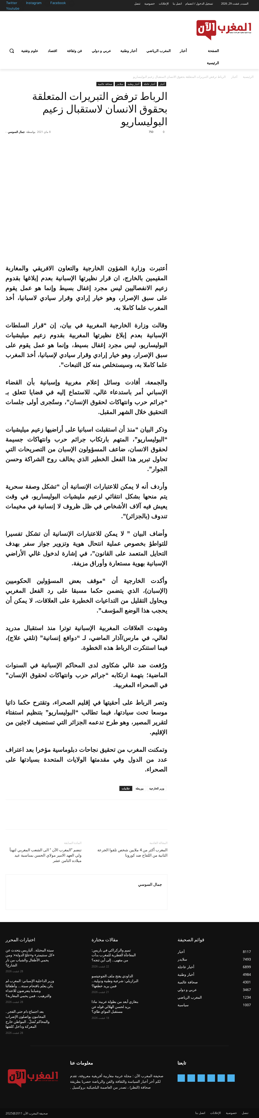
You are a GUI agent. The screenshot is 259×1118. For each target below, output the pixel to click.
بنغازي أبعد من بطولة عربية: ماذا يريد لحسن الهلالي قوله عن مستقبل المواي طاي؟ (115, 1007)
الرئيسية (248, 77)
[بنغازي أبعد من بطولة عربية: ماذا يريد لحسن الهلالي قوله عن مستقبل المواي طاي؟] (156, 1007)
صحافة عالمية (105, 84)
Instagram (33, 3)
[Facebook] (71, 3)
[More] (115, 143)
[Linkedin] (201, 1078)
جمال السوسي (16, 132)
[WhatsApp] (127, 143)
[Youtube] (20, 8)
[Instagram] (47, 3)
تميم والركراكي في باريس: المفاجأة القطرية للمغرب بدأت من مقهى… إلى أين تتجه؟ (114, 955)
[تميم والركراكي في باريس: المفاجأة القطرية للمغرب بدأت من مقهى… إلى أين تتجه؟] (156, 956)
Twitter (11, 3)
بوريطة (140, 788)
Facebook (58, 3)
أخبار (234, 77)
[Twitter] (23, 3)
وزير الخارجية (156, 788)
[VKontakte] (181, 1078)
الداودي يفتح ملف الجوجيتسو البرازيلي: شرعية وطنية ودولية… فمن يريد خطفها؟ (115, 981)
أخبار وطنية (133, 84)
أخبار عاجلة (149, 84)
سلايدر (119, 84)
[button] (12, 51)
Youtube (12, 8)
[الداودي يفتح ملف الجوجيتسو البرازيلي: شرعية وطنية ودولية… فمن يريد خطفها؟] (156, 982)
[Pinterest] (139, 143)
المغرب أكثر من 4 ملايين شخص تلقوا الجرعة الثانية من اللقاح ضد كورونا (132, 853)
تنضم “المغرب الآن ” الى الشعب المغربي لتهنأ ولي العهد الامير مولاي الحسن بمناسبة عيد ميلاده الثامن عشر (45, 855)
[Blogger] (231, 1078)
